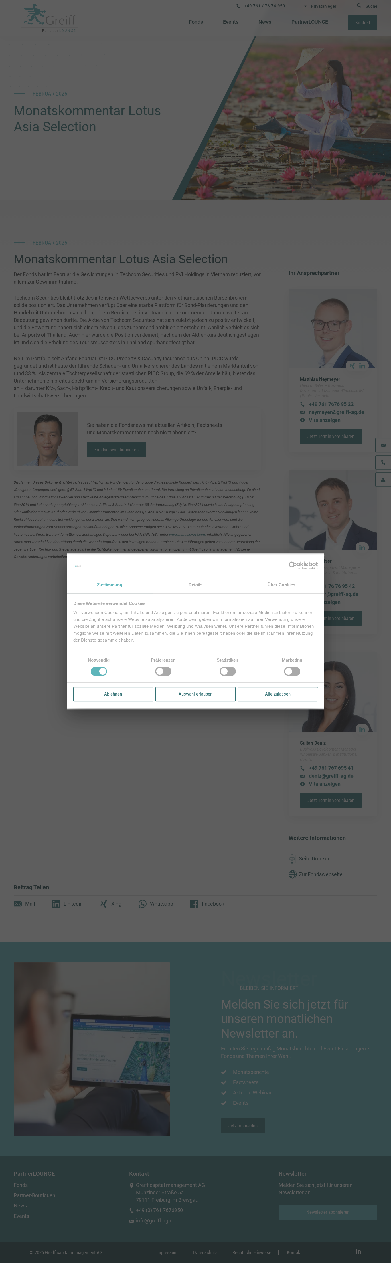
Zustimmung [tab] (110, 584)
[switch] (163, 671)
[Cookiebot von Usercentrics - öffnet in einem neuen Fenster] (293, 566)
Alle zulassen (278, 694)
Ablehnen (113, 694)
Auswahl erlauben (195, 694)
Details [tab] (196, 584)
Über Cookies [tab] (281, 584)
